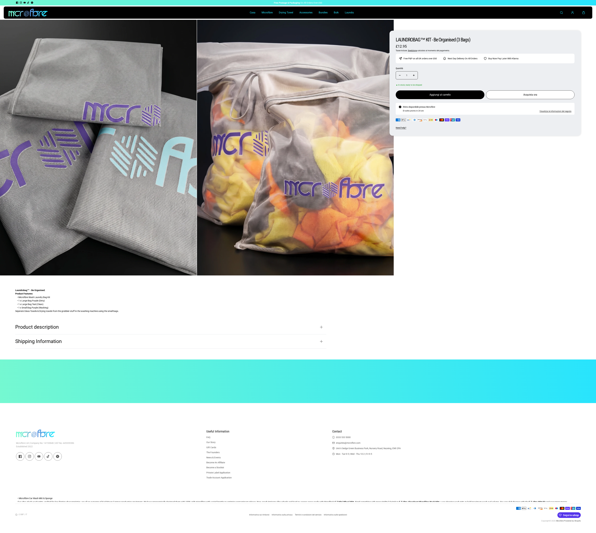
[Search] (561, 12)
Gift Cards (211, 447)
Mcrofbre (560, 521)
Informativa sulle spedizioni (335, 515)
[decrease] (400, 75)
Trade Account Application (219, 477)
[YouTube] (24, 3)
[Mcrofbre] (28, 12)
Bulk (336, 12)
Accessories (305, 12)
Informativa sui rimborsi (259, 515)
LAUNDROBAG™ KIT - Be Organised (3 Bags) (433, 40)
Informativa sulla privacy (282, 515)
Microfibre (267, 12)
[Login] (572, 12)
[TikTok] (28, 3)
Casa (252, 12)
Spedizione (412, 50)
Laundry (349, 12)
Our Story (211, 442)
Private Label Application (218, 472)
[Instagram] (21, 3)
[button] (583, 12)
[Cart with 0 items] (583, 12)
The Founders (213, 452)
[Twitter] (32, 3)
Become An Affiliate (215, 462)
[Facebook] (17, 3)
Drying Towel (286, 12)
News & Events (213, 457)
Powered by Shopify (572, 521)
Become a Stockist (215, 467)
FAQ (208, 437)
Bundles (323, 12)
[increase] (414, 75)
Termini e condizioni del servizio (308, 515)
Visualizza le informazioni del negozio (555, 111)
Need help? (401, 128)
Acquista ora (530, 94)
